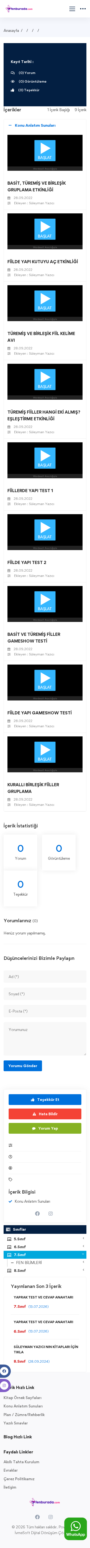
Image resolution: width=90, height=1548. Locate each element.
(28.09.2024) (39, 1361)
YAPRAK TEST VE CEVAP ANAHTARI (43, 1297)
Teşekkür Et (47, 1099)
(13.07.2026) (38, 1306)
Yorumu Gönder (22, 1066)
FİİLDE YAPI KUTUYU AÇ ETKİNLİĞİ (42, 261)
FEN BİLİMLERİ (29, 1262)
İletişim (10, 1487)
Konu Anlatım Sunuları (23, 1406)
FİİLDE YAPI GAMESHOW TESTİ (39, 712)
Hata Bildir (48, 1114)
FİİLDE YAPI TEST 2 (26, 562)
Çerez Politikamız (19, 1479)
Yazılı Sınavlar (16, 1423)
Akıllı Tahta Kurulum (21, 1462)
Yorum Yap (47, 1128)
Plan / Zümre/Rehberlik (24, 1414)
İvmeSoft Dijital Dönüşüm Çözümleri (45, 1533)
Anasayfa (11, 30)
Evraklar (11, 1470)
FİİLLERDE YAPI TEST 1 (30, 490)
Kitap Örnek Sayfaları (23, 1397)
